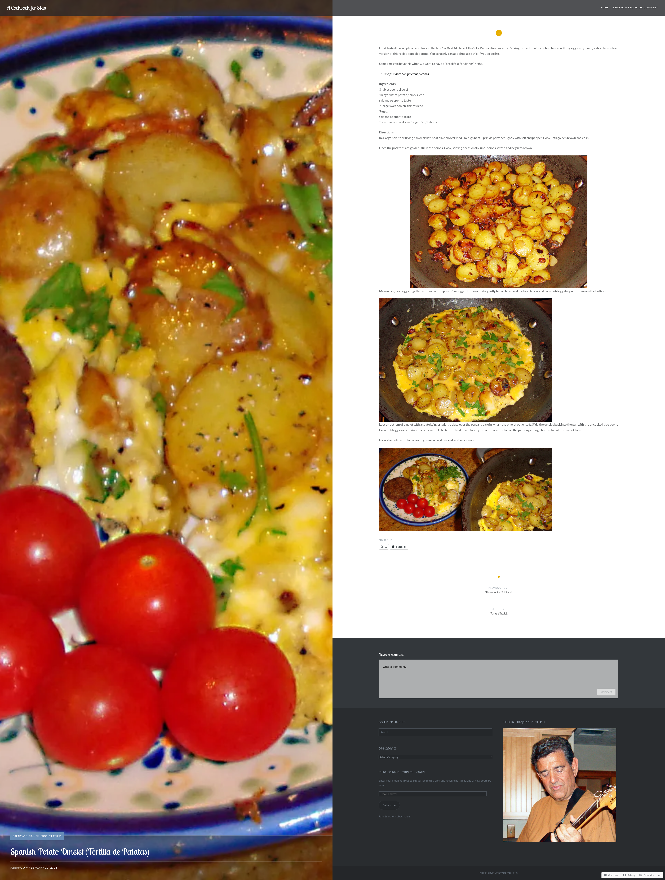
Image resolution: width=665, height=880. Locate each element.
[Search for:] (435, 732)
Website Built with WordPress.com (499, 872)
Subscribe (389, 805)
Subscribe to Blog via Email (402, 772)
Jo (23, 867)
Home (605, 7)
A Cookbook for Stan (26, 8)
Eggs (44, 836)
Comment (606, 691)
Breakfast (20, 836)
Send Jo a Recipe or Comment (635, 7)
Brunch (34, 836)
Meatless (55, 836)
